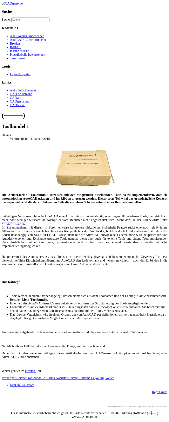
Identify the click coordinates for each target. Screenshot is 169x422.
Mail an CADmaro (22, 385)
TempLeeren (18, 58)
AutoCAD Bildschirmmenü (28, 39)
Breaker (15, 43)
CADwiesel (17, 105)
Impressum (159, 392)
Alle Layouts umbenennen (27, 36)
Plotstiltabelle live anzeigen (27, 54)
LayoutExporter (20, 74)
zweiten (30, 371)
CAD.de (15, 97)
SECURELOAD (13, 223)
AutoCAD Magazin (23, 90)
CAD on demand (21, 94)
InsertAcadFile (19, 51)
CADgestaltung (20, 101)
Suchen (6, 19)
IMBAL (15, 47)
